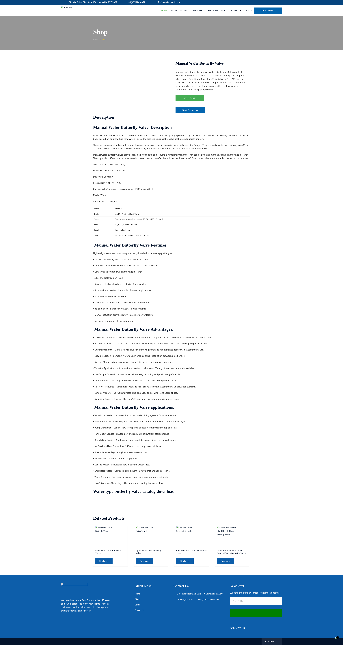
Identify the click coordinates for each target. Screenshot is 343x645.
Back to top (270, 641)
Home (164, 11)
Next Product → (190, 110)
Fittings (197, 11)
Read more (104, 561)
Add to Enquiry (190, 98)
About (173, 11)
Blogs (234, 11)
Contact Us (246, 11)
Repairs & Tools (216, 11)
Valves (183, 11)
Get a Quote (267, 10)
